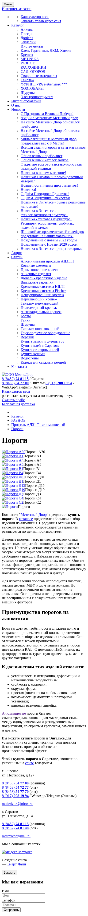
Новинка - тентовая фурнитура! (46, 219)
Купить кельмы (33, 354)
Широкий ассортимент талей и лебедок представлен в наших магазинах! (52, 234)
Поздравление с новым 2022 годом (49, 240)
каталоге (26, 519)
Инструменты (32, 46)
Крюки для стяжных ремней (43, 362)
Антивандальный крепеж (41, 312)
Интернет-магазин (26, 101)
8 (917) (59, 383)
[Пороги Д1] (12, 481)
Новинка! (28, 190)
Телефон (8, 900)
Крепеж (27, 55)
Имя (5, 891)
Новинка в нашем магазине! (43, 173)
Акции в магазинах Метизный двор (49, 118)
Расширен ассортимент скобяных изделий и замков (47, 225)
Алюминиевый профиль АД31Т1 (47, 261)
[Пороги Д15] (13, 486)
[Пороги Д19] (13, 490)
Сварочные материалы (39, 76)
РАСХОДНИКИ (33, 67)
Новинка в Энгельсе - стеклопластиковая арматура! (44, 213)
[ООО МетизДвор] (17, 375)
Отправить (11, 910)
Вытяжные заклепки (37, 282)
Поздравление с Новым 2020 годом (49, 244)
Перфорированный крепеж (42, 295)
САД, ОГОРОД (33, 72)
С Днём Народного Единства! (45, 194)
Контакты (19, 367)
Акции (16, 253)
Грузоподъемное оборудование (45, 333)
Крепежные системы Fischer (43, 291)
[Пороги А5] (12, 464)
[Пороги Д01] (13, 477)
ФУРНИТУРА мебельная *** (44, 84)
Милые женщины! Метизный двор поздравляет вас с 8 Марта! (49, 141)
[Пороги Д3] (12, 494)
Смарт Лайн (16, 864)
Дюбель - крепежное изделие (44, 278)
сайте (29, 763)
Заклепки (28, 42)
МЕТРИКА (30, 59)
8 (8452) (15, 379)
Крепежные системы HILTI (43, 286)
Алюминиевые (14, 713)
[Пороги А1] (12, 456)
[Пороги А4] (12, 460)
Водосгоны (30, 358)
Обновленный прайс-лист (41, 156)
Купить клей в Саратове (40, 345)
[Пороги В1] (12, 469)
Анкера (27, 29)
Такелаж (27, 80)
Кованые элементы (36, 265)
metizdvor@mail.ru (16, 836)
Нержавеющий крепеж (39, 299)
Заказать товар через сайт (41, 21)
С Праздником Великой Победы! (47, 114)
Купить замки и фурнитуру (42, 341)
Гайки (26, 320)
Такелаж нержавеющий (39, 303)
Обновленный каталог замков (45, 160)
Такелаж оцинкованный (40, 329)
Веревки (27, 337)
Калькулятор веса (35, 17)
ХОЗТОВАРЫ (32, 88)
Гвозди (26, 34)
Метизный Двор (34, 515)
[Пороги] (10, 507)
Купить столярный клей (40, 350)
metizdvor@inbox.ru (17, 804)
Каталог (17, 25)
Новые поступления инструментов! (49, 185)
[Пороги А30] (13, 452)
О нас (15, 105)
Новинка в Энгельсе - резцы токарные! (52, 249)
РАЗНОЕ (28, 63)
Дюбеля (27, 38)
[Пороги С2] (12, 502)
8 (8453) (15, 383)
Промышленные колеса (39, 270)
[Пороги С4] (12, 498)
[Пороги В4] (12, 473)
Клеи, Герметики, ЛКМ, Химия (46, 50)
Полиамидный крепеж (39, 308)
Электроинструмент (37, 97)
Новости (18, 109)
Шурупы (28, 93)
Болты (26, 316)
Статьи (17, 257)
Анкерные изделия (36, 274)
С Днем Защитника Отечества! (45, 198)
